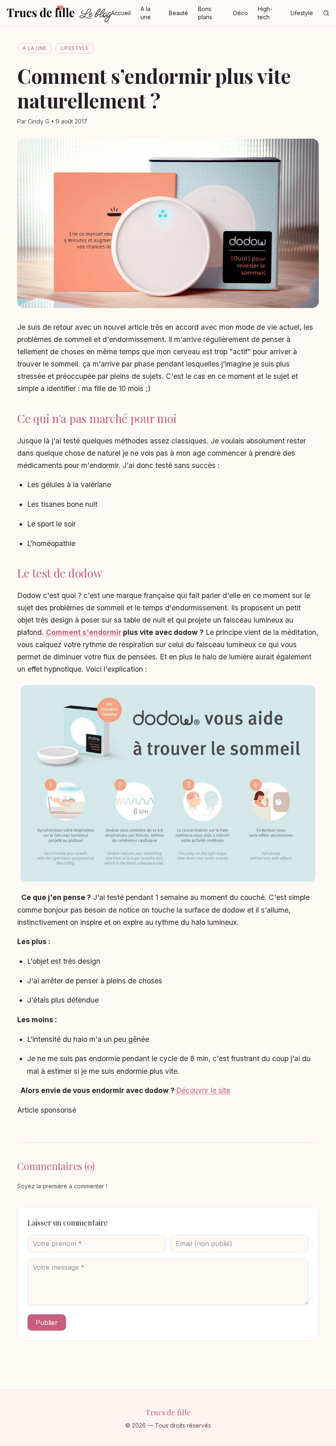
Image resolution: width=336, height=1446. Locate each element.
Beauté (178, 12)
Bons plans (205, 12)
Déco (240, 12)
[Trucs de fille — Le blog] (59, 13)
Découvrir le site (203, 1090)
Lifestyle (302, 12)
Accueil (121, 12)
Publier (47, 1322)
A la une (146, 12)
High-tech (265, 12)
